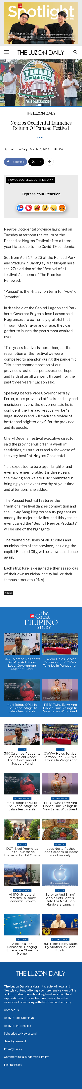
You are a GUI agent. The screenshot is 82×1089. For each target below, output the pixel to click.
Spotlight (22, 939)
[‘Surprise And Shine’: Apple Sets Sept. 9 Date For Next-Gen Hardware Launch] (60, 875)
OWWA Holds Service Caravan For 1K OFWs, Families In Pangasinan (60, 662)
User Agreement (15, 1041)
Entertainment (22, 798)
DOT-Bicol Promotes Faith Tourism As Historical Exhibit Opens (22, 852)
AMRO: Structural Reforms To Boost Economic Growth (22, 898)
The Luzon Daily (17, 149)
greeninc (60, 844)
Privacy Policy (13, 1049)
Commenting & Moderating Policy (26, 1056)
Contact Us (11, 1010)
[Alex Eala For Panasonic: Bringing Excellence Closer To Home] (22, 924)
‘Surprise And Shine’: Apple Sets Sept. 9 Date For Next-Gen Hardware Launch (60, 899)
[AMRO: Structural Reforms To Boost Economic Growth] (22, 875)
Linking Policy (13, 1064)
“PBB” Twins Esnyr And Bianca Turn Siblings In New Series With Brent (60, 708)
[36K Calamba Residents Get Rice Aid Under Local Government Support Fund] (22, 644)
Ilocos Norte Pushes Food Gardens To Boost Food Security (60, 852)
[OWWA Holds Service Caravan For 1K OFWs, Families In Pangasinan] (60, 644)
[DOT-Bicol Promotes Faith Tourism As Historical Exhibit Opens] (22, 829)
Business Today (22, 890)
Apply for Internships (17, 1025)
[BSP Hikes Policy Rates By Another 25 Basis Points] (60, 924)
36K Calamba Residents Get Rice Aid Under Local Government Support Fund (22, 664)
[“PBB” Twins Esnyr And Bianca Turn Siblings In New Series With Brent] (60, 690)
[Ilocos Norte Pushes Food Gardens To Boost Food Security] (60, 829)
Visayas (40, 137)
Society (22, 844)
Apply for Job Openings (19, 1017)
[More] (49, 162)
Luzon (22, 749)
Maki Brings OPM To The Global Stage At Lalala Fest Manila (22, 708)
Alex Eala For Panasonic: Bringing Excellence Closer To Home (22, 949)
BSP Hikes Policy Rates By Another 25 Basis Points (60, 947)
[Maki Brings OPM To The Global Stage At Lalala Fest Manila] (22, 690)
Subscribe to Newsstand (20, 1033)
